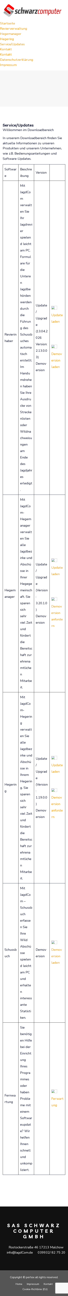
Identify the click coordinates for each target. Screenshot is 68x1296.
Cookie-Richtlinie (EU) (35, 1289)
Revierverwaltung (13, 28)
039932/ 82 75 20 (51, 1252)
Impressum (8, 65)
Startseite (7, 23)
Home (19, 1284)
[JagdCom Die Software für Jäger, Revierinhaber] (34, 10)
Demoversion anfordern (57, 616)
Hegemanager (10, 34)
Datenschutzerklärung (16, 60)
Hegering (7, 39)
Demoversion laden (56, 360)
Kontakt (6, 49)
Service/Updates (12, 44)
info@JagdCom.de (20, 1252)
